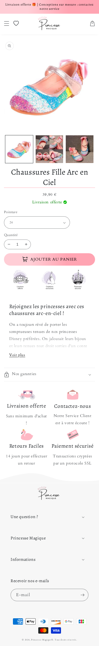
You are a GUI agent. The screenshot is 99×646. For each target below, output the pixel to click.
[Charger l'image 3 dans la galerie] (79, 149)
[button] (6, 23)
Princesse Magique (41, 639)
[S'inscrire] (82, 595)
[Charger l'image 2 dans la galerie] (49, 149)
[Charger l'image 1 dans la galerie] (19, 149)
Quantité (11, 235)
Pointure (10, 212)
